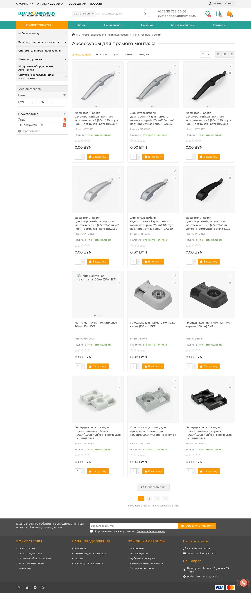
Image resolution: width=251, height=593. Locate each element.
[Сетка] (218, 54)
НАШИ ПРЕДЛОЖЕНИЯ (91, 541)
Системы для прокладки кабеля (39, 50)
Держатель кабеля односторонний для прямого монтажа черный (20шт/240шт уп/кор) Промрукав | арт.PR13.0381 (208, 223)
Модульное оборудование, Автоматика (36, 68)
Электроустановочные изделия (39, 42)
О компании (24, 3)
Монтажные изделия (148, 34)
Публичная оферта (142, 558)
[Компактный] (231, 54)
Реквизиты (137, 548)
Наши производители (88, 563)
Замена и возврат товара (146, 563)
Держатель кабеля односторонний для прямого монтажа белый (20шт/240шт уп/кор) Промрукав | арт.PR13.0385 (97, 223)
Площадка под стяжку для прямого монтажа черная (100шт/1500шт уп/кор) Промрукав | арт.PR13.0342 (209, 433)
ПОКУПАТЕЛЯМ (29, 541)
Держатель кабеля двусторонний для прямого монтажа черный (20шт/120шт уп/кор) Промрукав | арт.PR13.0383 (208, 118)
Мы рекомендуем (182, 24)
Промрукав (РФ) (32, 125)
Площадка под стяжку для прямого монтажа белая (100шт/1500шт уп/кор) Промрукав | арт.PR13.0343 (98, 433)
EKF (23, 119)
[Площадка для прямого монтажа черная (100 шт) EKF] (209, 295)
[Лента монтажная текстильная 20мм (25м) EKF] (98, 295)
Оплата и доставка (50, 3)
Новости (96, 3)
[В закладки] (119, 66)
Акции (81, 24)
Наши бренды (113, 24)
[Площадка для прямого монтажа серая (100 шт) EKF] (153, 295)
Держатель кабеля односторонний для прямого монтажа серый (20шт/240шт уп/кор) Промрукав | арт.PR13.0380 (152, 223)
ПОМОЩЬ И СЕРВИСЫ (146, 541)
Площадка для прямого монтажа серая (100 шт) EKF (152, 324)
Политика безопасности (35, 558)
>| (165, 498)
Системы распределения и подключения (36, 76)
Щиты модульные (30, 59)
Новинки (147, 24)
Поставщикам (76, 3)
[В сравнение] (119, 73)
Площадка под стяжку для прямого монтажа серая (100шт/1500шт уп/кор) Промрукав (153, 431)
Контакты (219, 24)
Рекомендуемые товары (90, 553)
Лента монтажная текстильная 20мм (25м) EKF (96, 324)
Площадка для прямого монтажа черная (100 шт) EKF (208, 324)
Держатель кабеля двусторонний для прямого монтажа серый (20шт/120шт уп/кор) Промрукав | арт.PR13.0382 (152, 118)
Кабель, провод (28, 33)
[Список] (224, 54)
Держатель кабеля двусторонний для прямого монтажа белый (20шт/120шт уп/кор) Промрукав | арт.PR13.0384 (96, 118)
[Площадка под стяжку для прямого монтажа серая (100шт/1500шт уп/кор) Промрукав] (153, 400)
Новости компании (31, 563)
